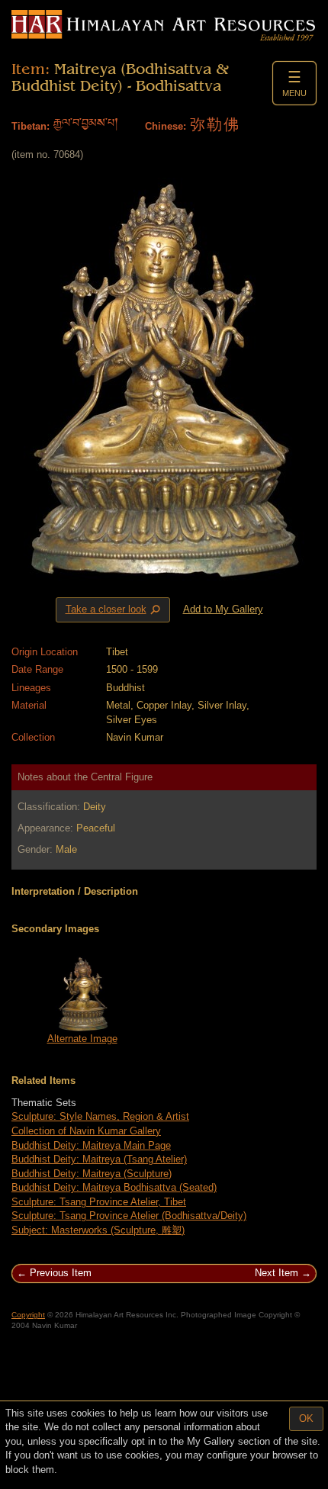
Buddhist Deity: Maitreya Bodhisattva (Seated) (114, 1187)
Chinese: (165, 126)
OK (306, 1418)
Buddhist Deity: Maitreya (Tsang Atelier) (99, 1159)
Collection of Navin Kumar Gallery (86, 1131)
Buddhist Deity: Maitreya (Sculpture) (91, 1173)
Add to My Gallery (223, 609)
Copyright (28, 1315)
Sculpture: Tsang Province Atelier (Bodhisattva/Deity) (128, 1215)
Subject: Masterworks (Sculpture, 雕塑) (98, 1230)
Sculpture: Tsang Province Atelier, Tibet (98, 1202)
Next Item (276, 1272)
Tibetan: (30, 126)
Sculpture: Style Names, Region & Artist (100, 1116)
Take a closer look (114, 610)
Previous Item (61, 1272)
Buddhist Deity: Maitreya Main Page (91, 1145)
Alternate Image (82, 1038)
